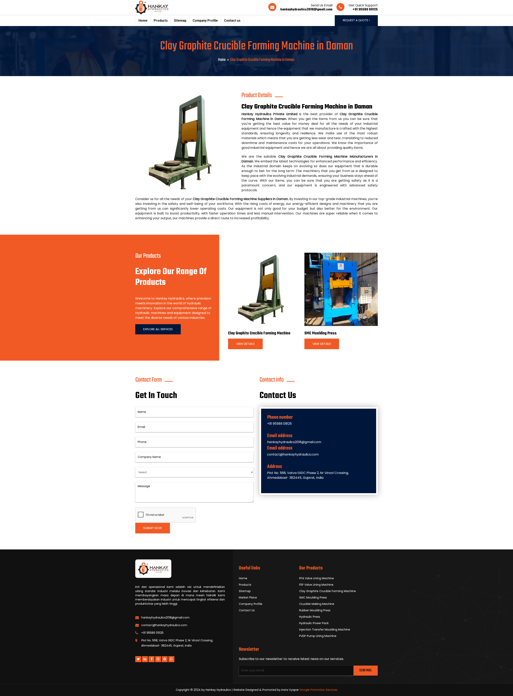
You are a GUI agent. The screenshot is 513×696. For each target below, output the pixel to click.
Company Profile (205, 20)
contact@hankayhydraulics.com (293, 454)
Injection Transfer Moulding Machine (324, 630)
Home (142, 20)
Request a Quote (356, 20)
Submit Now (152, 528)
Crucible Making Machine (316, 604)
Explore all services (158, 329)
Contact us (232, 20)
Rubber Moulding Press (314, 610)
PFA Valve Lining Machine (316, 578)
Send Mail (365, 670)
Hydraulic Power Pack (314, 623)
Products (161, 20)
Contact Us (247, 610)
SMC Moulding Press (320, 333)
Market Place (248, 597)
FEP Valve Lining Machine (316, 585)
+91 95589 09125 (365, 9)
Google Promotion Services (318, 690)
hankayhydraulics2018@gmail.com (306, 9)
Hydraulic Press (309, 617)
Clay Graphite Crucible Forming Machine (259, 333)
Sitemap (180, 20)
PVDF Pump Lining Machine (317, 636)
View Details (245, 344)
